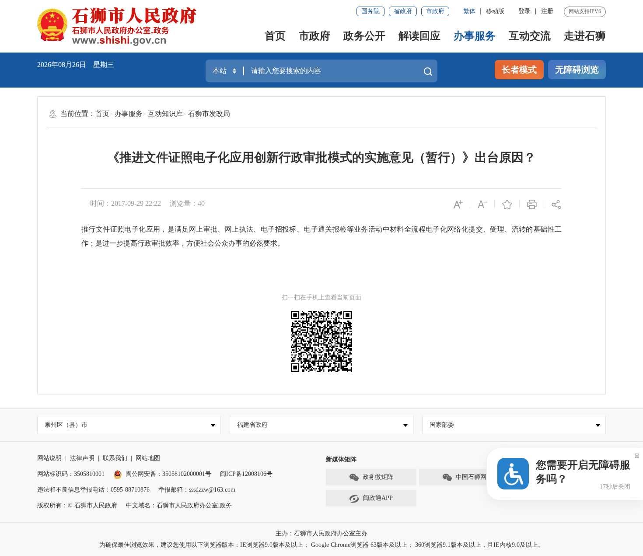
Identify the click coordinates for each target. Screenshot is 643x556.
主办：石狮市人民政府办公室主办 (321, 533)
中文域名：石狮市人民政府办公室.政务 (179, 505)
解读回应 (419, 36)
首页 (275, 36)
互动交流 (530, 36)
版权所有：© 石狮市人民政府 (77, 505)
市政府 (435, 11)
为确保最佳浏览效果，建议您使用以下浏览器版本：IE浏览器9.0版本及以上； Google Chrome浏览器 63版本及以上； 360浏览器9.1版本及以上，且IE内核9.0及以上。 (321, 545)
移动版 (495, 11)
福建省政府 (252, 425)
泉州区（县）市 (66, 425)
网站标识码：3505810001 (71, 474)
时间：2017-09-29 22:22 (125, 203)
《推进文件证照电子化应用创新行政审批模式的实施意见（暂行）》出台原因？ (321, 157)
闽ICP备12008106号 (246, 474)
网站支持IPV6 (585, 11)
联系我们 (115, 458)
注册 (547, 11)
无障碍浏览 (577, 69)
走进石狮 (585, 36)
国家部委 (442, 425)
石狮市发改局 (209, 113)
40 (201, 203)
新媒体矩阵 (341, 459)
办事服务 (475, 36)
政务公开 (364, 36)
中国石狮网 (471, 477)
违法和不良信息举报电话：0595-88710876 (93, 489)
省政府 (403, 11)
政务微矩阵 (378, 477)
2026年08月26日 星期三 (75, 64)
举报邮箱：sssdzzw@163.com (196, 489)
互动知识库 (165, 113)
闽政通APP (378, 498)
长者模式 (519, 69)
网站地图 (148, 458)
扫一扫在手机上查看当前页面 (321, 297)
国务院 (370, 11)
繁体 (469, 11)
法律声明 (82, 458)
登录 (524, 11)
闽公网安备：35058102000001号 (168, 474)
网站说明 (49, 458)
